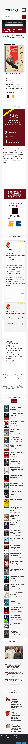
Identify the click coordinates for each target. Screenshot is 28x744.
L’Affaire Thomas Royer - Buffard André (16, 508)
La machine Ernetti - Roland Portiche (17, 608)
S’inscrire (15, 361)
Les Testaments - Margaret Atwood (16, 616)
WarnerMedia (16, 86)
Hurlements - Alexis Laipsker (17, 422)
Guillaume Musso (18, 596)
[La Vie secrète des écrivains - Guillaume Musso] (6, 595)
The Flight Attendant (8, 185)
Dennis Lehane (17, 463)
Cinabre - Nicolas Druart (16, 453)
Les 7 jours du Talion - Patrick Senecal (15, 532)
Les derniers (14, 691)
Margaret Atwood (18, 619)
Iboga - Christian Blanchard (16, 476)
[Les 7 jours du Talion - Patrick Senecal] (6, 533)
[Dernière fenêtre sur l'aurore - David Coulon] (6, 494)
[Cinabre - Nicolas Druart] (6, 455)
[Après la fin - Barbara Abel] (6, 634)
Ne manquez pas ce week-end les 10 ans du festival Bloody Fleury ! (16, 728)
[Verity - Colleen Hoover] (6, 602)
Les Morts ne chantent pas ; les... (17, 438)
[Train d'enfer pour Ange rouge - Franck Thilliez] (6, 564)
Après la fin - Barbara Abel (14, 632)
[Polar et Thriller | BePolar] (11, 10)
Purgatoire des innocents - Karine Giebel (16, 469)
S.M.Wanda (9, 249)
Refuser (24, 742)
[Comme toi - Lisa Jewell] (6, 447)
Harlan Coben (17, 557)
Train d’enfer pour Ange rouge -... (16, 562)
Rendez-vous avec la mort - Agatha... (16, 500)
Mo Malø (16, 540)
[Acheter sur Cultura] (18, 223)
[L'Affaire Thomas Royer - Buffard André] (6, 507)
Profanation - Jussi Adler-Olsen (16, 570)
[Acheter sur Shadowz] (8, 96)
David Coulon (17, 496)
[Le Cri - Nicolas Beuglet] (6, 626)
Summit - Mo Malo (16, 538)
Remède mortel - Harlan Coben (16, 554)
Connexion (9, 361)
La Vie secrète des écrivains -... (16, 593)
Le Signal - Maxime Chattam (16, 414)
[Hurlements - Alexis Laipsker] (6, 424)
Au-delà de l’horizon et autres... (17, 585)
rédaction (15, 386)
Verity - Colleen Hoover (15, 601)
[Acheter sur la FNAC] (13, 96)
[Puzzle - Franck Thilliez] (6, 432)
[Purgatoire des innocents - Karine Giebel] (6, 470)
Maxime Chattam (18, 417)
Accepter (18, 742)
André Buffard (17, 512)
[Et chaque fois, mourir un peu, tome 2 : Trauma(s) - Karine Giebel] (6, 548)
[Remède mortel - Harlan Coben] (6, 556)
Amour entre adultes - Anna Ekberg (15, 516)
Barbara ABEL (17, 634)
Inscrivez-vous (13, 120)
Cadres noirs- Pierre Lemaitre (17, 577)
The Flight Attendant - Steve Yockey (15, 255)
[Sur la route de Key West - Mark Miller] (6, 486)
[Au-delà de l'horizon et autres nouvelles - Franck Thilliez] (6, 587)
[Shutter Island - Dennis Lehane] (6, 462)
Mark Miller (16, 487)
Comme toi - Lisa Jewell (16, 446)
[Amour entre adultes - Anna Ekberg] (6, 517)
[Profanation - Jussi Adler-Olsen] (6, 571)
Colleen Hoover (17, 603)
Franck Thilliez (17, 411)
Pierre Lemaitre (17, 580)
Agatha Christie (17, 503)
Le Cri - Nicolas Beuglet (15, 624)
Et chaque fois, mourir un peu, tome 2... (15, 547)
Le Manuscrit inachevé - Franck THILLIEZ (16, 407)
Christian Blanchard (18, 479)
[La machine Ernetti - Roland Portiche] (6, 610)
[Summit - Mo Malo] (6, 540)
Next (14, 686)
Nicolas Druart (17, 456)
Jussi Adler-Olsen (18, 441)
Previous (14, 659)
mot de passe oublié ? (12, 363)
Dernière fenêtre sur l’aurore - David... (16, 492)
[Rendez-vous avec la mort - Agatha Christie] (6, 502)
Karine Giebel (17, 472)
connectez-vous (12, 122)
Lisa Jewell (16, 448)
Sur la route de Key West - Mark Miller (16, 484)
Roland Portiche (18, 611)
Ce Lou (7, 311)
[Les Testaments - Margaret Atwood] (6, 618)
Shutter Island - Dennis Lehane (15, 460)
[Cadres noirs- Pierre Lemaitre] (6, 579)
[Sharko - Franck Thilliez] (6, 525)
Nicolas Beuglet (17, 627)
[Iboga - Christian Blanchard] (6, 478)
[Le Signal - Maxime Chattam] (6, 416)
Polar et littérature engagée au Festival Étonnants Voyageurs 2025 (16, 716)
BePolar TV (14, 641)
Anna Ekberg (17, 520)
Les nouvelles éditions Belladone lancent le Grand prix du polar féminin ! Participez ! (16, 703)
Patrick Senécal (17, 535)
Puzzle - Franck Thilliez (15, 430)
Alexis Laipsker (17, 425)
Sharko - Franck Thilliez (15, 523)
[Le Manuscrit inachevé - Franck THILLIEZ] (6, 408)
